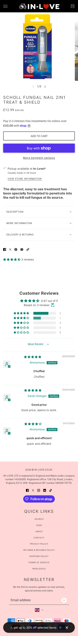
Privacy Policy (39, 544)
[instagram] (39, 490)
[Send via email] (22, 249)
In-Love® (39, 168)
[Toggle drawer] (5, 6)
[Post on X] (10, 249)
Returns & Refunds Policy (39, 550)
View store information (25, 179)
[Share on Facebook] (5, 249)
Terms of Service (39, 562)
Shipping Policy (39, 556)
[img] (32, 357)
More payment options (39, 157)
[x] (33, 490)
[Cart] (72, 6)
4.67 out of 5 (49, 300)
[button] (28, 249)
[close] (66, 627)
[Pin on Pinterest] (16, 249)
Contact (39, 538)
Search (39, 519)
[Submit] (64, 600)
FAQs (39, 525)
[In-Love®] (39, 6)
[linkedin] (45, 490)
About (39, 531)
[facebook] (27, 490)
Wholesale (39, 569)
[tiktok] (51, 490)
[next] (45, 86)
